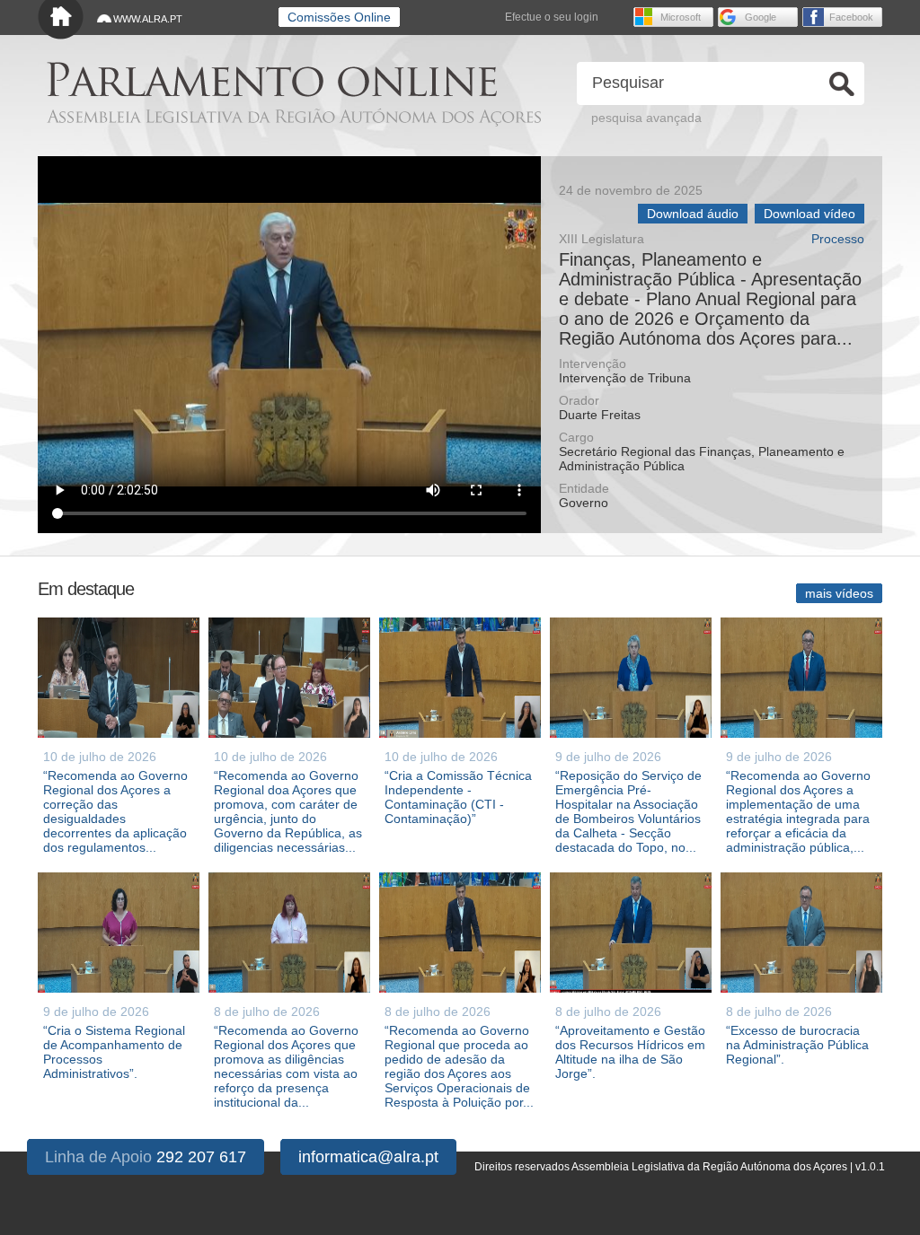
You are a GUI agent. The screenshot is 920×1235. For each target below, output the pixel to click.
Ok (841, 84)
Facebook (851, 17)
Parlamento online (272, 79)
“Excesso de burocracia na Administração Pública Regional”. (797, 1044)
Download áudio (693, 213)
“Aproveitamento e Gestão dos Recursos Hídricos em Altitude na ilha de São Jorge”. (630, 1052)
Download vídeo (809, 213)
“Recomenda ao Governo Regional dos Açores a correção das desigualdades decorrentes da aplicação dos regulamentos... (115, 811)
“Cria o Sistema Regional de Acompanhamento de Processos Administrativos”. (114, 1052)
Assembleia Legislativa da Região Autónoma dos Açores (294, 117)
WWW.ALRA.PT (147, 18)
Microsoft (680, 17)
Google (760, 17)
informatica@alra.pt (368, 1157)
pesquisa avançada (646, 117)
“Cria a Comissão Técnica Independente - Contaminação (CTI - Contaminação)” (458, 797)
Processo (837, 239)
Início (61, 20)
